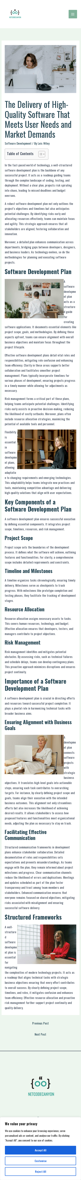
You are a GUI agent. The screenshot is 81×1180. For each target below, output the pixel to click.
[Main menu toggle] (73, 14)
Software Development (18, 143)
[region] (40, 1148)
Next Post (40, 1034)
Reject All (40, 1171)
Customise (41, 1161)
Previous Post (40, 1023)
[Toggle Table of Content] (39, 154)
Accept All (40, 1150)
